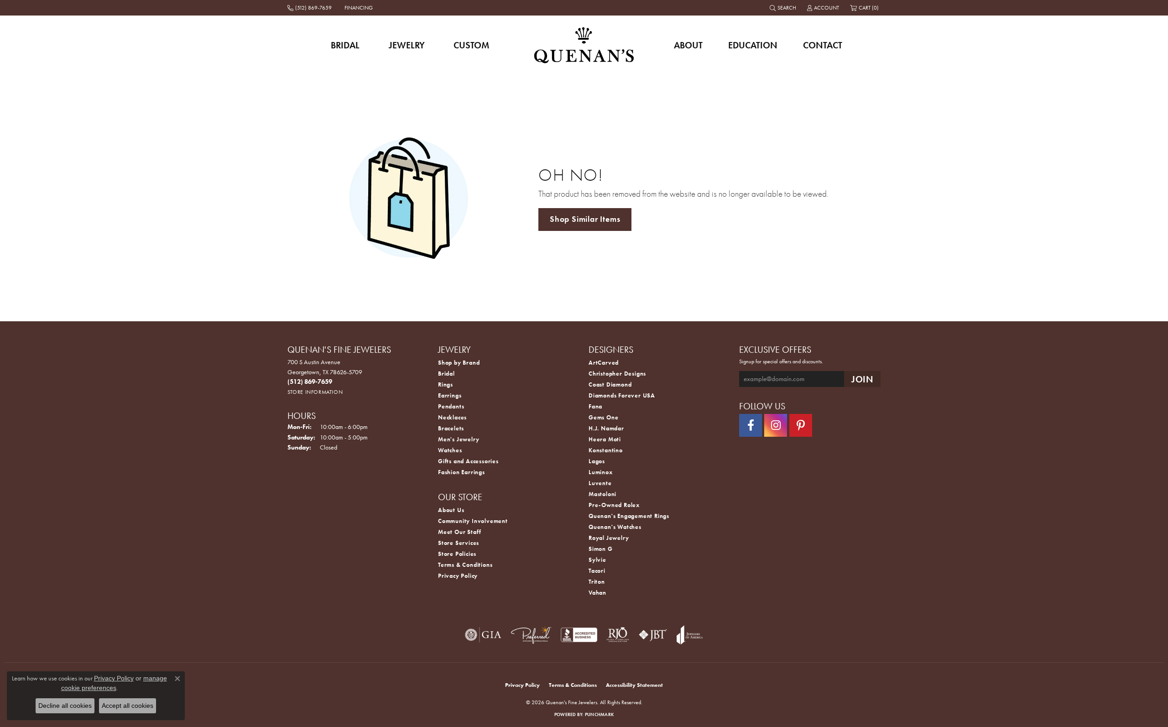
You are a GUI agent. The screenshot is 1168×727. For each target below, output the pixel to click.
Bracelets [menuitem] (451, 428)
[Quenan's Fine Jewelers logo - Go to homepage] (584, 44)
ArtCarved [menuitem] (604, 362)
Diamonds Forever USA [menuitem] (622, 395)
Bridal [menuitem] (446, 373)
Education (752, 45)
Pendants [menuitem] (451, 406)
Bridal (345, 45)
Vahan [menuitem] (597, 592)
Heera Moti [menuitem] (605, 439)
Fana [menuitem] (595, 406)
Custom (471, 45)
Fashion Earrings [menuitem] (461, 472)
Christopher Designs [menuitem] (617, 373)
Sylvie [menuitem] (597, 560)
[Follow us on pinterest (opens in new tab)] (800, 425)
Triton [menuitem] (597, 582)
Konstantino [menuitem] (606, 450)
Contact (822, 45)
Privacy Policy (458, 576)
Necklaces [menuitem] (452, 417)
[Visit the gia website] (483, 634)
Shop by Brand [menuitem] (459, 362)
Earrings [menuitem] (449, 395)
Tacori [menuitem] (597, 571)
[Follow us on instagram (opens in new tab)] (775, 425)
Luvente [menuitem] (600, 483)
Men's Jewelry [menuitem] (458, 439)
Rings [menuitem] (445, 384)
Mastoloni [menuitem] (602, 494)
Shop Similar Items (585, 219)
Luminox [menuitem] (601, 472)
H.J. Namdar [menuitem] (606, 428)
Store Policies (457, 554)
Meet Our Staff (459, 532)
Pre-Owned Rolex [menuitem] (614, 505)
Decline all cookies (65, 705)
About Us (451, 510)
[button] (784, 8)
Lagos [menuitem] (597, 461)
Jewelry (407, 45)
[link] (310, 8)
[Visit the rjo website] (617, 634)
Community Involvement (473, 521)
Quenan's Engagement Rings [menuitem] (629, 516)
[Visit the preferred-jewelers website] (531, 634)
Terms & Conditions (465, 565)
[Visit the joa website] (690, 634)
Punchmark (599, 714)
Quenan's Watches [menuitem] (615, 527)
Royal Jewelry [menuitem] (609, 538)
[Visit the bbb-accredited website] (579, 634)
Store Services (458, 543)
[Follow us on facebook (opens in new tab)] (750, 425)
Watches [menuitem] (450, 450)
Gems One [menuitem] (603, 417)
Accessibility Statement (634, 685)
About (688, 45)
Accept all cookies (127, 705)
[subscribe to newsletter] (862, 379)
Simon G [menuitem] (601, 549)
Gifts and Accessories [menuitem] (468, 461)
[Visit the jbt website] (652, 634)
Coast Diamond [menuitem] (610, 384)
